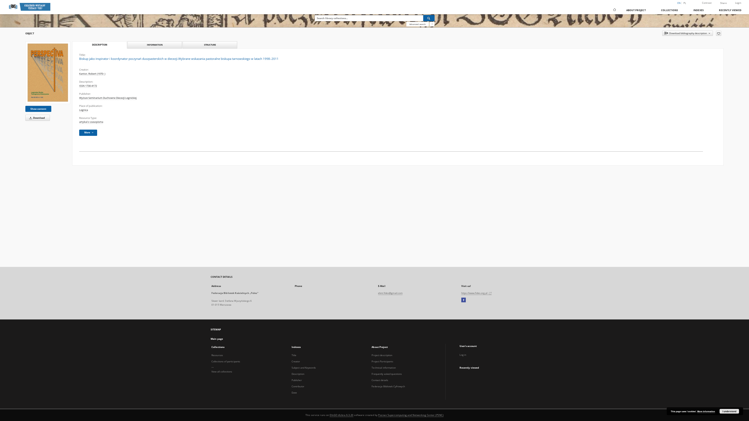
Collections (669, 10)
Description (298, 374)
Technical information (384, 367)
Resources (217, 355)
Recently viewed (730, 10)
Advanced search (417, 24)
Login (738, 2)
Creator (296, 361)
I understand (729, 411)
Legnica (83, 110)
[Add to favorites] (718, 33)
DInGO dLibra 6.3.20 (341, 415)
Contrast (707, 2)
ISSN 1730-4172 (88, 86)
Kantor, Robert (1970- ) (92, 73)
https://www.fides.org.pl (474, 293)
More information (706, 411)
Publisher (297, 380)
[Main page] (614, 10)
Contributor (298, 386)
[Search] (429, 18)
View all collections (221, 371)
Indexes (698, 10)
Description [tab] (99, 44)
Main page (217, 339)
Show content (38, 109)
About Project (636, 10)
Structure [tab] (210, 44)
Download (39, 117)
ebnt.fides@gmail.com (390, 293)
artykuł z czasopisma (91, 122)
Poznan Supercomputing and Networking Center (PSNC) (411, 415)
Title (294, 355)
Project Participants (382, 361)
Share (723, 3)
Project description (382, 355)
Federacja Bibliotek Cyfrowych (388, 386)
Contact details (380, 380)
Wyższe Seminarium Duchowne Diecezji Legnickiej (108, 98)
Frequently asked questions (387, 374)
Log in (463, 354)
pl (684, 3)
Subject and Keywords (304, 367)
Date (294, 392)
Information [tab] (155, 44)
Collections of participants (225, 361)
